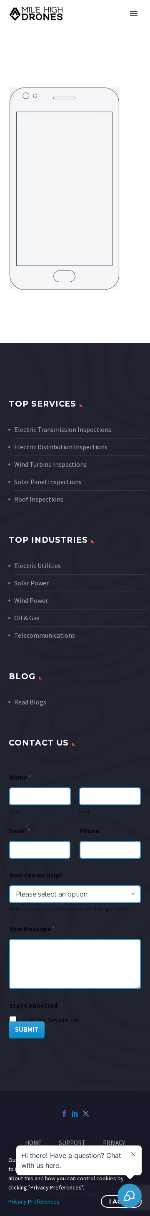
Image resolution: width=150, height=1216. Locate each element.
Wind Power (31, 600)
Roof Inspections (38, 499)
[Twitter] (85, 1113)
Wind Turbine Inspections (50, 464)
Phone (89, 831)
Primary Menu (133, 13)
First (14, 810)
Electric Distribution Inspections (61, 447)
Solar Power (31, 583)
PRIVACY (114, 1143)
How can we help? (35, 875)
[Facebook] (64, 1113)
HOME (33, 1143)
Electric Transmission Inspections (62, 429)
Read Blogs (30, 702)
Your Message (32, 929)
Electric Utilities (37, 565)
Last (84, 810)
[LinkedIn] (75, 1113)
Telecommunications (44, 635)
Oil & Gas (27, 618)
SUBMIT (26, 1029)
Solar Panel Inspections (48, 482)
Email (19, 831)
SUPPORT (72, 1143)
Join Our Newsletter (51, 1020)
